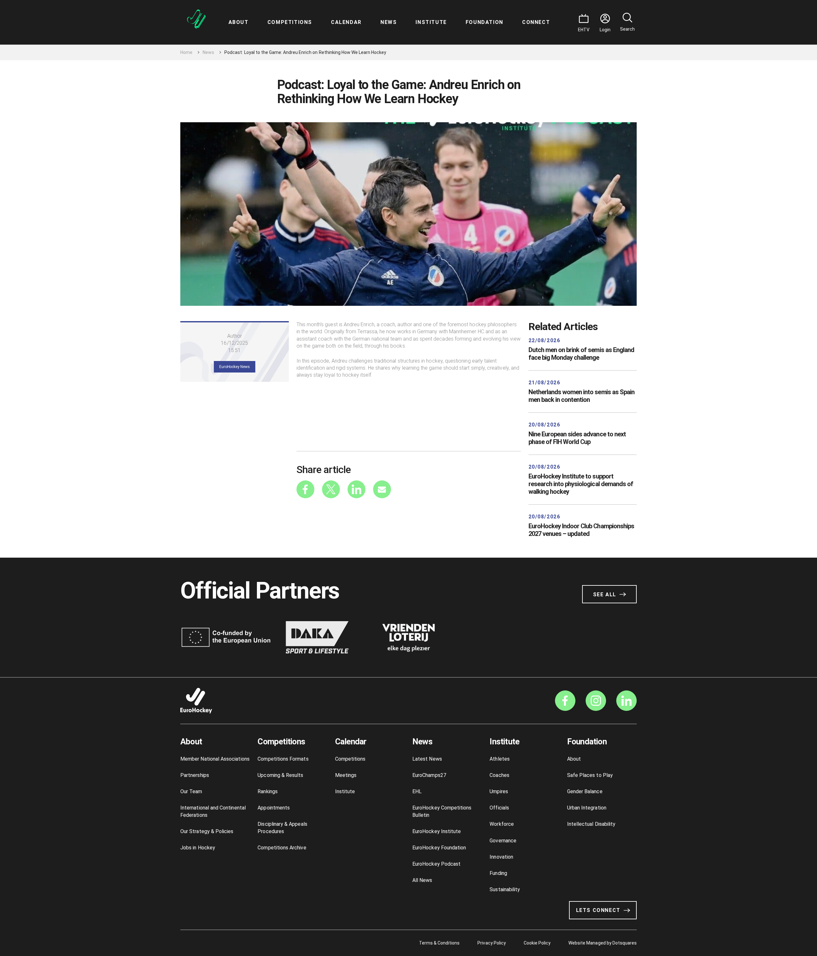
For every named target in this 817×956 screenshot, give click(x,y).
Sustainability (505, 889)
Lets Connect (598, 910)
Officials (499, 808)
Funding (498, 873)
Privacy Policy (491, 942)
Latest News (427, 759)
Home (186, 52)
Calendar (346, 22)
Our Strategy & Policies (206, 831)
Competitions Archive (282, 848)
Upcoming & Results (280, 775)
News (388, 22)
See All (604, 594)
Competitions (289, 22)
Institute (431, 22)
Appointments (274, 808)
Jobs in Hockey (197, 848)
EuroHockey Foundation (439, 848)
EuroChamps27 (429, 775)
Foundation (484, 22)
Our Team (191, 791)
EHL (417, 791)
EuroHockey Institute (436, 831)
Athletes (500, 759)
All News (422, 880)
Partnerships (194, 775)
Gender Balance (585, 791)
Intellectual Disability (591, 824)
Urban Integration (586, 808)
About (239, 22)
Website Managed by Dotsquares (602, 942)
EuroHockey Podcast (436, 864)
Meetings (346, 775)
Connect (536, 22)
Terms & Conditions (439, 942)
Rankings (268, 791)
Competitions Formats (283, 759)
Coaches (499, 775)
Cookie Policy (537, 942)
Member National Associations (215, 759)
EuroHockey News (234, 367)
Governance (503, 841)
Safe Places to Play (590, 775)
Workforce (502, 824)
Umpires (499, 791)
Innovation (501, 857)
